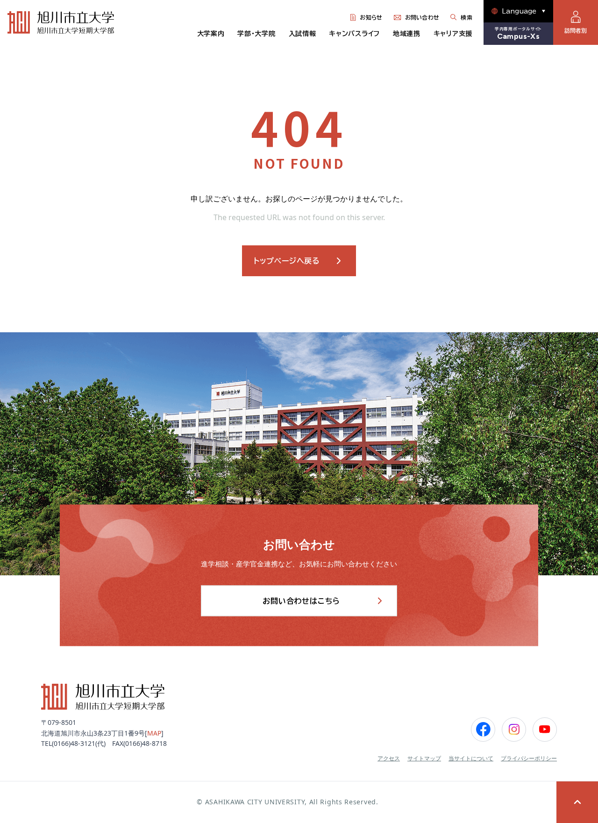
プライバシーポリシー (529, 758)
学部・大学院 (256, 33)
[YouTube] (545, 729)
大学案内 (211, 33)
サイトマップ (424, 758)
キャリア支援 (453, 33)
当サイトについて (470, 758)
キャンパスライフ (354, 33)
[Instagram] (514, 729)
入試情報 (302, 33)
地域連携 (406, 33)
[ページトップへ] (577, 802)
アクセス (388, 758)
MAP (154, 733)
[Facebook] (483, 729)
